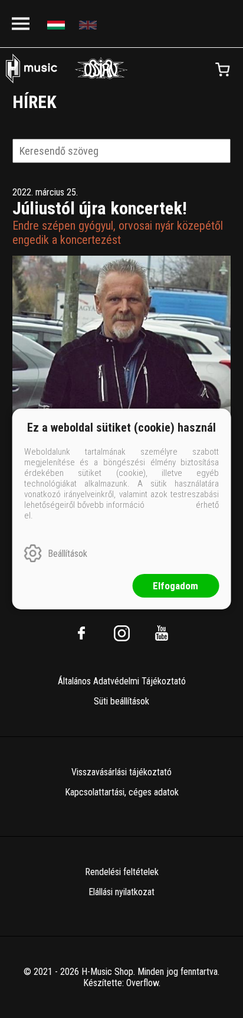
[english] (89, 24)
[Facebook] (81, 633)
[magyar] (57, 24)
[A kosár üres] (222, 69)
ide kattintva (170, 505)
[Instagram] (121, 633)
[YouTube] (162, 633)
